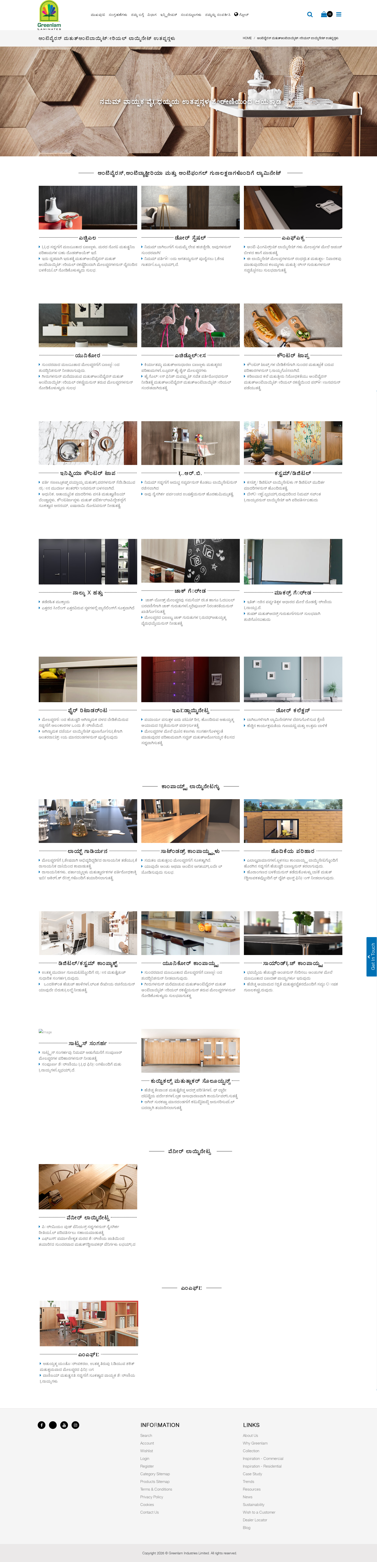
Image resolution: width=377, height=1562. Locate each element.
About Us (250, 1435)
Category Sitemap (155, 1473)
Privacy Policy (151, 1496)
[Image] (88, 208)
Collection (251, 1450)
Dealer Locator (255, 1519)
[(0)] (324, 15)
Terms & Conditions (156, 1489)
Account (147, 1443)
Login (144, 1458)
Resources (252, 1489)
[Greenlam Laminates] (61, 15)
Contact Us (149, 1512)
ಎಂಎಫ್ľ (89, 1354)
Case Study (252, 1473)
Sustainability (253, 1504)
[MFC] (89, 1323)
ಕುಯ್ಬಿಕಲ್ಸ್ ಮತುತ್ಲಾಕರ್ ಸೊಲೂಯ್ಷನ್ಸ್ (190, 1081)
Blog (246, 1527)
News (247, 1496)
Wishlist (146, 1450)
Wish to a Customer (259, 1512)
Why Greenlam (255, 1443)
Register (147, 1466)
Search (146, 1435)
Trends (248, 1481)
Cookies (147, 1504)
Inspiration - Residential (262, 1466)
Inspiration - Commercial (263, 1458)
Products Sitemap (155, 1481)
